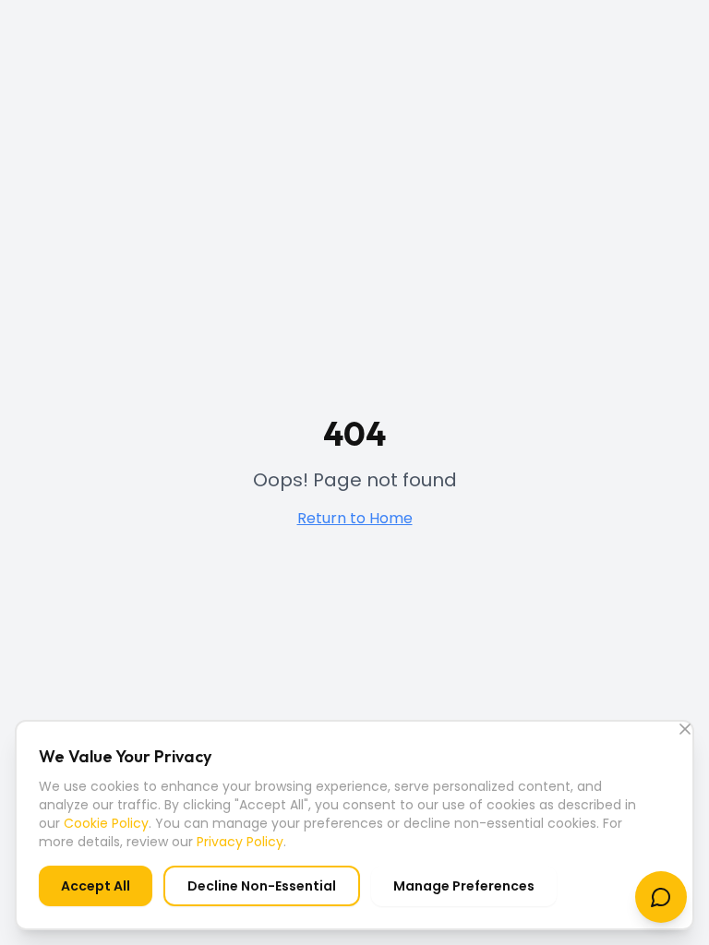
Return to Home (355, 518)
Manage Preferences (464, 886)
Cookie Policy (106, 823)
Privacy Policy (240, 841)
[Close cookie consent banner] (685, 729)
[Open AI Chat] (661, 897)
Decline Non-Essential (261, 886)
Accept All (95, 886)
